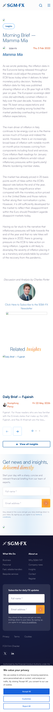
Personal (7, 564)
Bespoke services (10, 574)
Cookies (28, 636)
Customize (26, 699)
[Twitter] (5, 653)
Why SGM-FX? (35, 560)
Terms (17, 636)
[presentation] (7, 431)
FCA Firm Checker (11, 646)
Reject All (26, 706)
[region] (26, 689)
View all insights (28, 444)
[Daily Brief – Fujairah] (26, 372)
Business (7, 560)
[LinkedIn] (12, 653)
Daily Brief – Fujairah (18, 397)
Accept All (26, 691)
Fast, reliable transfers (12, 569)
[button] (32, 430)
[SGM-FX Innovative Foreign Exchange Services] (13, 5)
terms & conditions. (29, 622)
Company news (36, 564)
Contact (32, 574)
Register (32, 578)
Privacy (6, 636)
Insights (8, 26)
